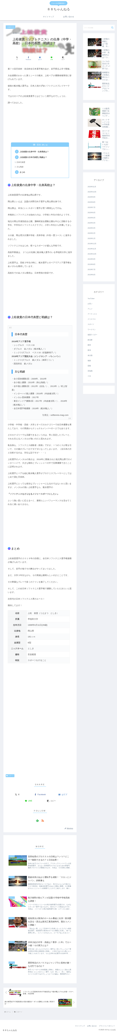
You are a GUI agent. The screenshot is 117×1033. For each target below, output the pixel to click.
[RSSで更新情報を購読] (42, 820)
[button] (63, 58)
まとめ (22, 172)
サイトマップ (80, 1026)
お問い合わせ (92, 1026)
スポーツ (11, 775)
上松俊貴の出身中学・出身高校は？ (34, 152)
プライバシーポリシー (107, 1026)
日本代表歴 (21, 162)
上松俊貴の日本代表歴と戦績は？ (33, 157)
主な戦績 (20, 167)
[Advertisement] (40, 123)
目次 (39, 145)
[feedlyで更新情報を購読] (37, 820)
